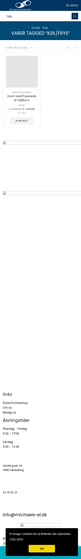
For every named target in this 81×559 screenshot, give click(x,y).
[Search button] (75, 16)
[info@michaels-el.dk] (7, 506)
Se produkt (21, 120)
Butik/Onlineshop (15, 403)
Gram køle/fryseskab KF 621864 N (21, 98)
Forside (36, 27)
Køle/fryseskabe (21, 92)
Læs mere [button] (16, 539)
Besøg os (9, 412)
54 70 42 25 (10, 492)
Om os (7, 407)
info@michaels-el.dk (25, 515)
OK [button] (42, 548)
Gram (21, 105)
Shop (45, 27)
